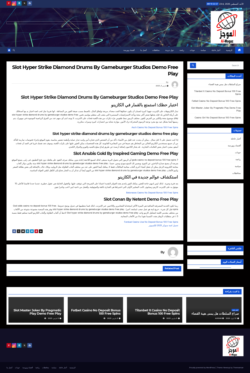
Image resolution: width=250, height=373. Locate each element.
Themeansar (238, 367)
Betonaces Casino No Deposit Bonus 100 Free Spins (152, 192)
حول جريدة (169, 50)
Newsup (226, 367)
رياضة (182, 50)
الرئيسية (229, 50)
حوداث (192, 50)
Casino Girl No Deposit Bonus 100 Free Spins (218, 117)
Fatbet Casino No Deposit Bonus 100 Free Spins (216, 101)
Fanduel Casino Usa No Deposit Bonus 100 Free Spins (151, 222)
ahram (218, 318)
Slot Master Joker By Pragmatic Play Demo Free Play (37, 311)
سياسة (203, 50)
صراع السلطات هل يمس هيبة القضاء (224, 84)
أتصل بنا (143, 50)
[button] (14, 50)
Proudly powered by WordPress (202, 367)
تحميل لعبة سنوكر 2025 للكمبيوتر (163, 225)
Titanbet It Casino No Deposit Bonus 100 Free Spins (157, 311)
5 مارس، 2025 (171, 318)
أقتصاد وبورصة (129, 50)
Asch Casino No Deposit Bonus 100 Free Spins (155, 127)
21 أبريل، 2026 (231, 318)
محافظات (156, 50)
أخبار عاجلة (216, 50)
